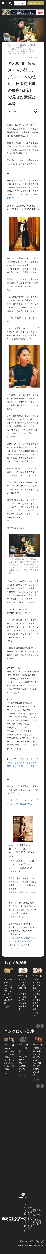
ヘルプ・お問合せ (25, 1212)
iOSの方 (28, 194)
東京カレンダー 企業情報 (25, 1228)
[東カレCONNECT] (23, 12)
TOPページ (25, 1206)
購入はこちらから (18, 916)
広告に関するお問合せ (25, 1220)
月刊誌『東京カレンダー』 (38, 1210)
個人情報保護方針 (30, 1213)
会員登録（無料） (35, 3)
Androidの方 (19, 803)
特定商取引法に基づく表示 (30, 1227)
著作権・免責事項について (30, 1220)
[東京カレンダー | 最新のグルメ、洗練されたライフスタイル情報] (3, 3)
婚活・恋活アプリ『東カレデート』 (38, 1215)
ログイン (20, 3)
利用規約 (30, 1207)
